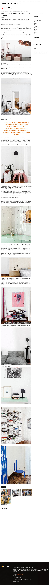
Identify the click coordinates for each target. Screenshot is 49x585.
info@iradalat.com (20, 574)
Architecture (9, 3)
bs (27, 579)
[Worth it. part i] (16, 492)
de (14, 581)
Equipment (4, 3)
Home (3, 1)
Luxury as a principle (4, 504)
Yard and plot (38, 1)
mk (21, 579)
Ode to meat (36, 48)
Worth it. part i (14, 496)
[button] (47, 1)
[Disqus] (16, 522)
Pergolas (32, 1)
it (18, 581)
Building (24, 1)
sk (24, 579)
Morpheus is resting (37, 44)
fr (13, 581)
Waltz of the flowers (25, 496)
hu (16, 579)
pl (20, 579)
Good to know (4, 487)
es (17, 581)
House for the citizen (37, 40)
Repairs (20, 1)
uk (29, 579)
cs (19, 579)
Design (14, 3)
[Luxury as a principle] (6, 496)
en (13, 579)
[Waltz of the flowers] (27, 492)
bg (30, 579)
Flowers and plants (13, 1)
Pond (28, 1)
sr (26, 579)
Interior (6, 1)
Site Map (14, 575)
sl (25, 579)
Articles (18, 3)
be (15, 579)
